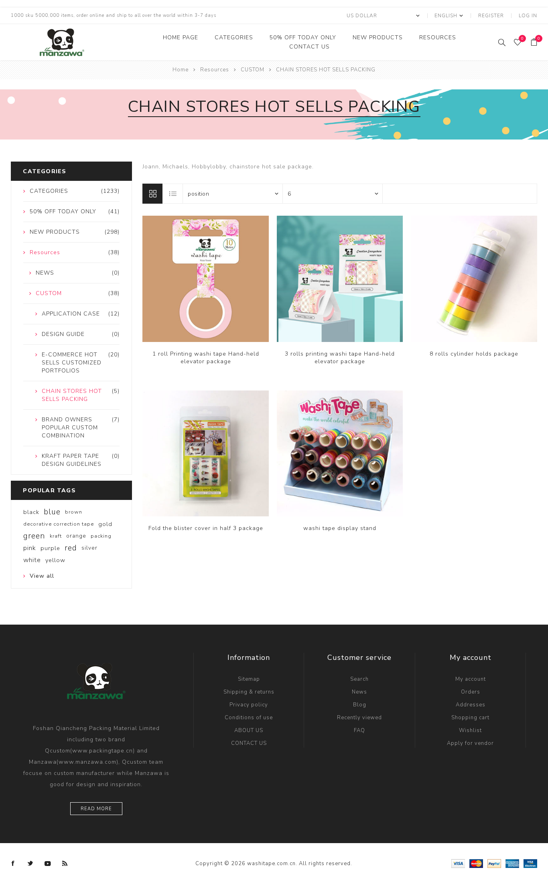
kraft (56, 536)
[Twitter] (30, 863)
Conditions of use (249, 717)
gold (105, 524)
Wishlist (470, 730)
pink (29, 548)
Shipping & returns (248, 692)
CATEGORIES (234, 37)
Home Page (180, 37)
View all (42, 576)
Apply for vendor (470, 743)
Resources (437, 37)
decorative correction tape (58, 524)
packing (101, 536)
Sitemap (249, 679)
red (71, 548)
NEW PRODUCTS (378, 37)
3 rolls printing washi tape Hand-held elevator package (340, 357)
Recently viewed (359, 717)
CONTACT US (309, 47)
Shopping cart (470, 717)
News (359, 692)
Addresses (470, 704)
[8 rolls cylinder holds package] (474, 279)
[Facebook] (13, 863)
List (173, 194)
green (34, 536)
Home (181, 69)
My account (470, 679)
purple (50, 548)
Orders (470, 692)
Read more (96, 809)
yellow (55, 560)
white (32, 560)
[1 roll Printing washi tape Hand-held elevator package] (205, 279)
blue (52, 512)
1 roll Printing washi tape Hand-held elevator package (205, 357)
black (31, 512)
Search (359, 679)
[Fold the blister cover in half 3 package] (205, 453)
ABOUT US (248, 730)
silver (89, 548)
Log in (528, 15)
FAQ (359, 730)
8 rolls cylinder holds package (474, 354)
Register (491, 15)
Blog (359, 704)
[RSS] (65, 863)
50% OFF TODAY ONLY (303, 37)
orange (76, 536)
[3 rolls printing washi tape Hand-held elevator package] (340, 279)
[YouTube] (47, 863)
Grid (152, 194)
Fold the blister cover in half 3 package (205, 528)
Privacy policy (248, 704)
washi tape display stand (339, 528)
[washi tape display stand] (340, 453)
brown (73, 512)
